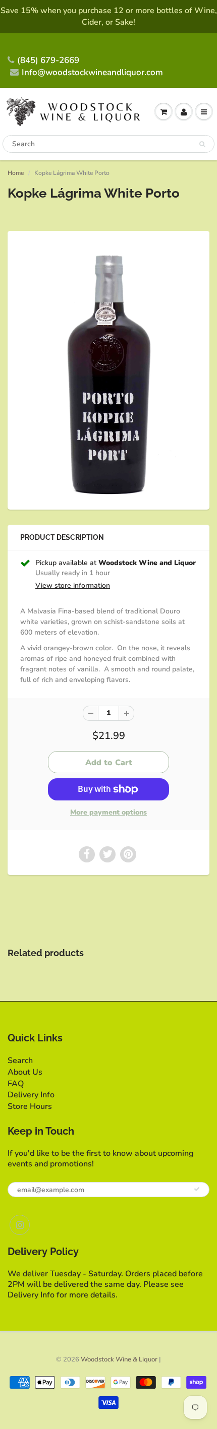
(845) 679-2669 (48, 60)
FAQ (16, 1083)
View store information (72, 585)
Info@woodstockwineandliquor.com (92, 72)
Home (16, 173)
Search (20, 1060)
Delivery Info (31, 1094)
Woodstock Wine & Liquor (119, 1359)
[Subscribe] (196, 1189)
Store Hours (30, 1106)
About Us (25, 1072)
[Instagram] (20, 1225)
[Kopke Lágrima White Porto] (108, 369)
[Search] (202, 144)
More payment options (108, 812)
